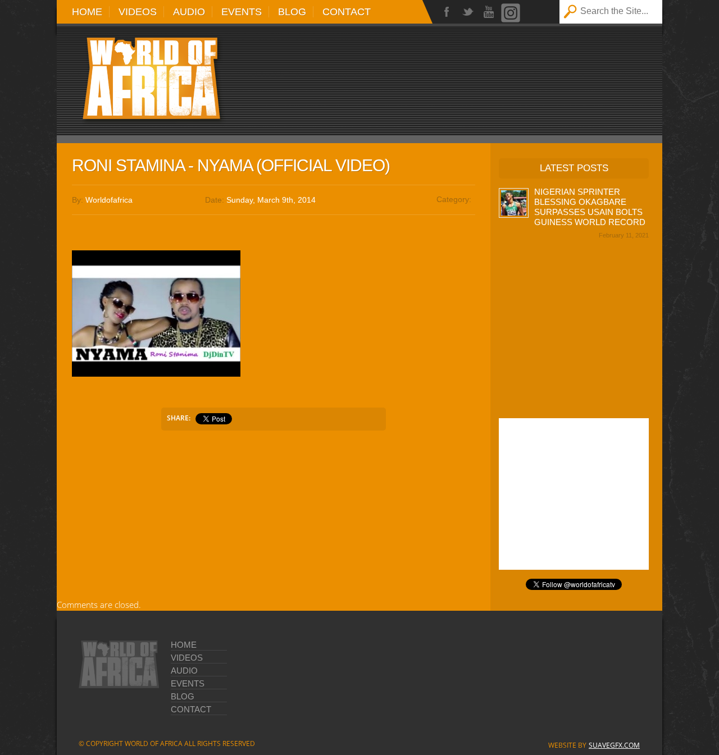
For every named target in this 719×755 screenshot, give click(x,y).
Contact (346, 11)
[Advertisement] (500, 74)
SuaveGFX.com (614, 745)
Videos (138, 11)
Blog (292, 11)
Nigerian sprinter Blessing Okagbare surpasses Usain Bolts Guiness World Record (589, 207)
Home (87, 11)
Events (241, 11)
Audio (189, 11)
